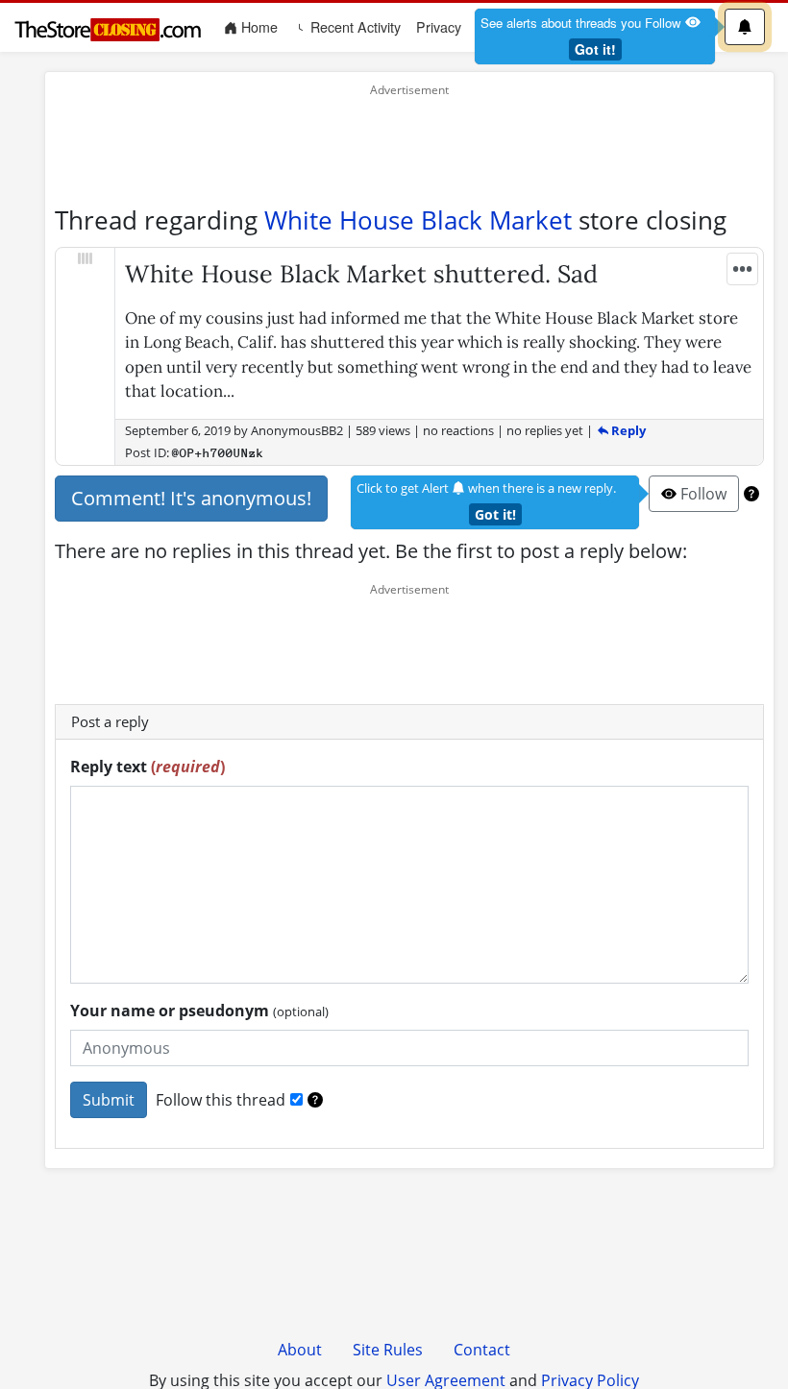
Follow (701, 493)
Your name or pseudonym (199, 1010)
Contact (482, 1349)
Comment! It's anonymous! (191, 498)
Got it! (595, 49)
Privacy (438, 27)
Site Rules (388, 1349)
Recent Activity (354, 27)
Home (261, 26)
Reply (627, 430)
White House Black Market (418, 220)
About (300, 1349)
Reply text (147, 766)
